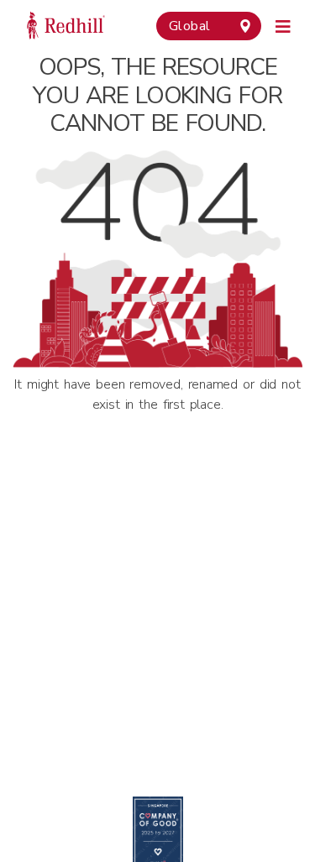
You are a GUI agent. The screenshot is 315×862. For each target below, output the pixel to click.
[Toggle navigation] (283, 24)
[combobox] (208, 26)
